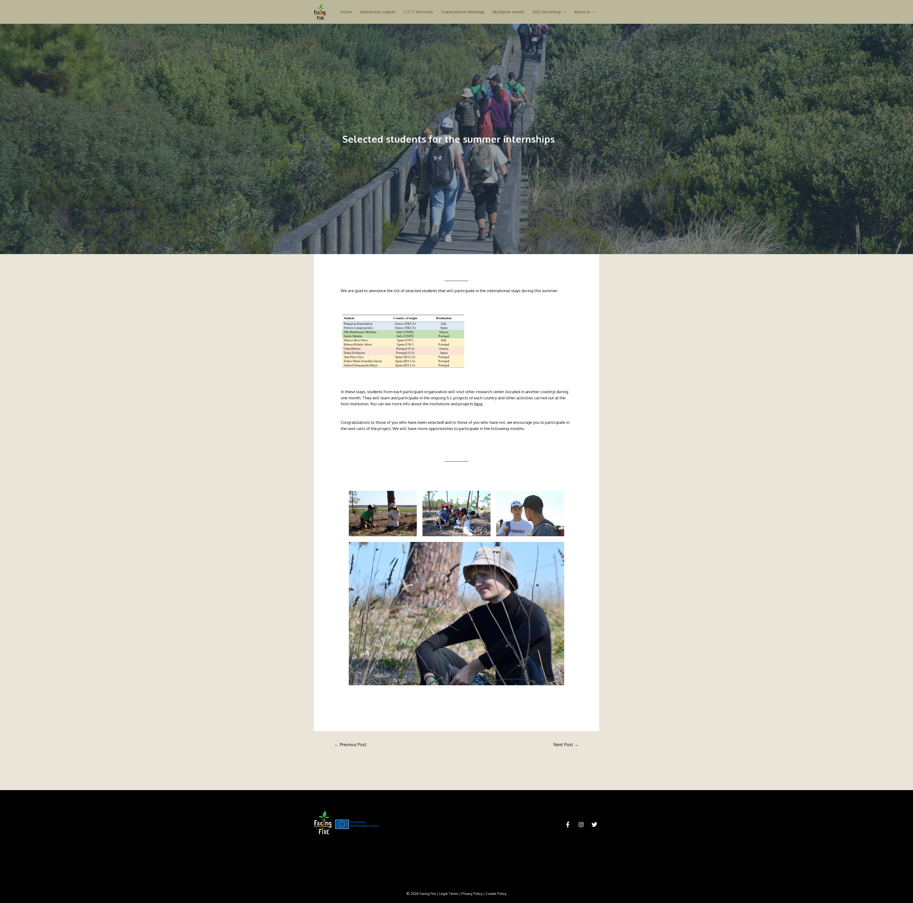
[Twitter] (594, 824)
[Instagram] (581, 824)
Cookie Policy (496, 894)
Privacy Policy (472, 894)
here (478, 403)
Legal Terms (448, 894)
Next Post (566, 744)
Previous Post (350, 744)
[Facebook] (568, 824)
